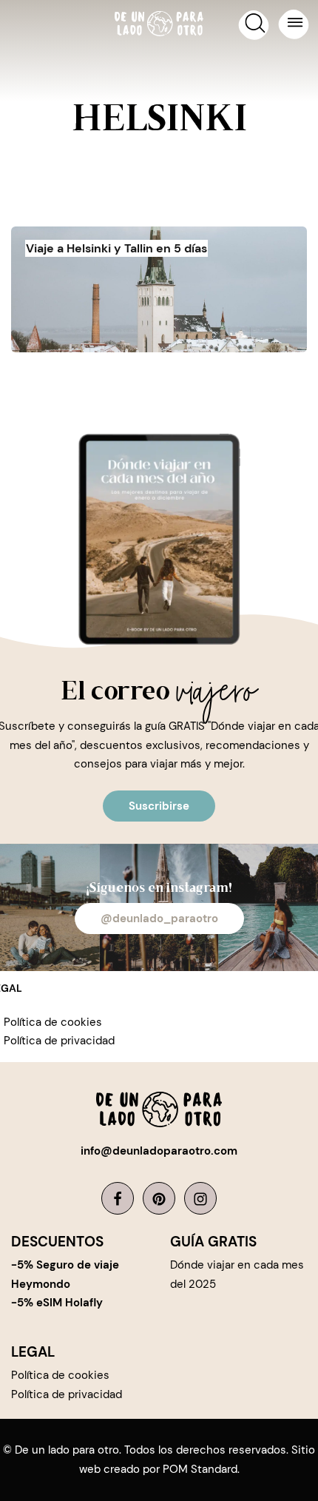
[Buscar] (253, 26)
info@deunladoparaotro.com (159, 1151)
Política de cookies (53, 1022)
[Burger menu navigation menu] (293, 25)
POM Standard (200, 1469)
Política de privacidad (59, 1040)
